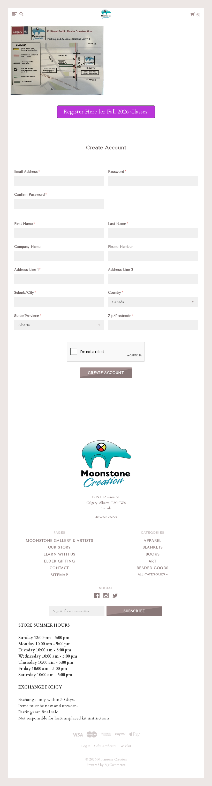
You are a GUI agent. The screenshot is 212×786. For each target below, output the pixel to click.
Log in (85, 746)
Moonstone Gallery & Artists (59, 541)
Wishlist (125, 746)
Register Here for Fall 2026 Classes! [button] (106, 112)
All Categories (152, 574)
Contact (59, 568)
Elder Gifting (59, 561)
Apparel (153, 541)
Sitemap (59, 575)
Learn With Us (59, 554)
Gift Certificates (105, 746)
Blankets (152, 547)
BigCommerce (115, 765)
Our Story (59, 547)
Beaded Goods (153, 568)
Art (153, 561)
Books (153, 554)
